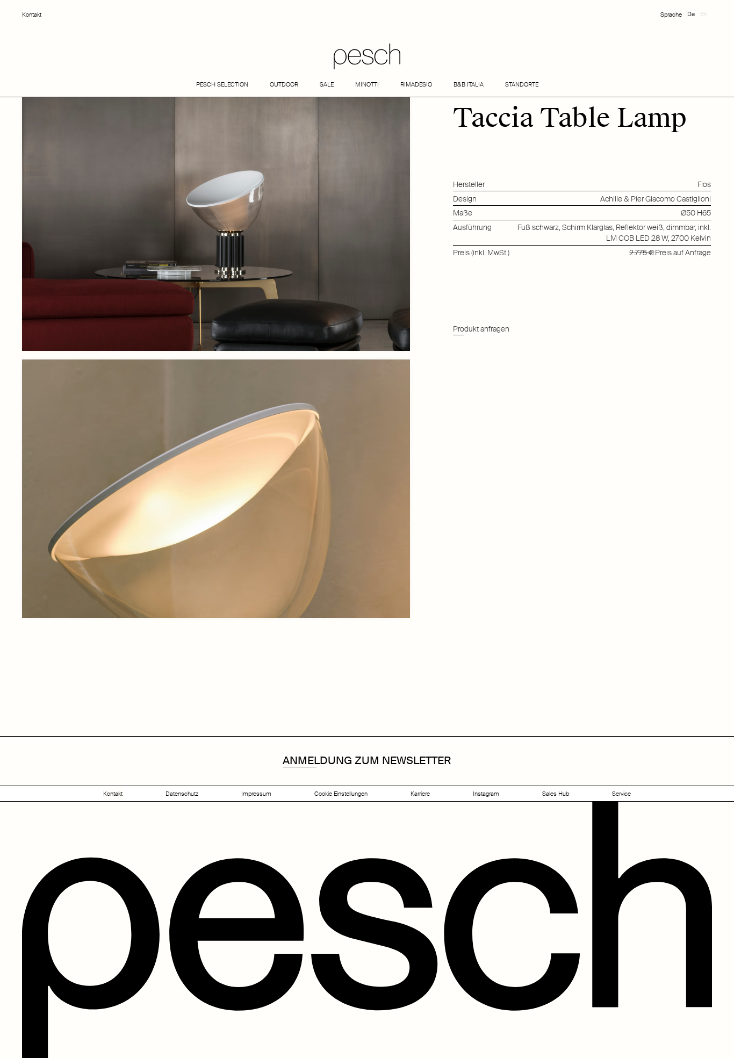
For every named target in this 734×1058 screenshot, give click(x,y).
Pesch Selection (222, 84)
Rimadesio (416, 84)
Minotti (367, 84)
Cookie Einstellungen (341, 793)
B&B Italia (469, 84)
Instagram (486, 793)
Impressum (256, 793)
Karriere (420, 793)
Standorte (521, 84)
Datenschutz (181, 793)
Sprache (671, 14)
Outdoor (284, 84)
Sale (327, 84)
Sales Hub (555, 793)
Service (621, 793)
